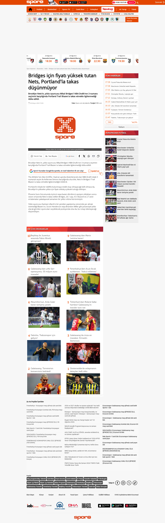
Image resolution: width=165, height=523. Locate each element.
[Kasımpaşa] (40, 19)
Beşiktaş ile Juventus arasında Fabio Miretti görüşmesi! (41, 238)
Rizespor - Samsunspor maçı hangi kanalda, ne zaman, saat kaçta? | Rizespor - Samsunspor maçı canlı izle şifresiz (82, 414)
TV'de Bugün (102, 479)
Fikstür (129, 21)
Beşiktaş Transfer (65, 486)
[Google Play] (117, 507)
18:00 (73, 61)
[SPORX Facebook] (117, 482)
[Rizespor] (71, 19)
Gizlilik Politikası (104, 495)
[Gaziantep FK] (86, 19)
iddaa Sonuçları (101, 486)
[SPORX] (82, 518)
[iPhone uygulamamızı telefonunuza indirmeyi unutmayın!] (72, 3)
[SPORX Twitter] (129, 482)
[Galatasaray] (30, 19)
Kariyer (51, 495)
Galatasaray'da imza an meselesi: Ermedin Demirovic (81, 338)
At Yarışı (122, 9)
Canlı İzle (92, 486)
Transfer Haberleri (90, 479)
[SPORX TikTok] (134, 482)
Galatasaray (71, 483)
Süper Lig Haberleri (46, 483)
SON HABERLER (113, 76)
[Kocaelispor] (107, 19)
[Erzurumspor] (117, 19)
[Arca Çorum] (97, 19)
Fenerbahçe (81, 483)
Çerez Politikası (88, 495)
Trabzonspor (98, 483)
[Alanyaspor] (81, 19)
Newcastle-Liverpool (48, 58)
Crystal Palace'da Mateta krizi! (121, 82)
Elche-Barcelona (97, 58)
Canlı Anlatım (71, 479)
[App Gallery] (131, 507)
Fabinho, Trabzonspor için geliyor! (122, 117)
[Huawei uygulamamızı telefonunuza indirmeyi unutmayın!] (81, 3)
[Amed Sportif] (45, 19)
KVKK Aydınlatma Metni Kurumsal (126, 495)
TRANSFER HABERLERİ (90, 14)
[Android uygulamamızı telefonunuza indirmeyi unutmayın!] (62, 3)
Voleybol (94, 9)
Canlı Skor (80, 9)
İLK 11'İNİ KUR (45, 14)
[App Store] (104, 507)
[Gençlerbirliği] (61, 19)
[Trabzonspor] (92, 19)
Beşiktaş (89, 483)
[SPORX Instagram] (123, 482)
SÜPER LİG (76, 14)
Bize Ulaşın (30, 495)
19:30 (121, 61)
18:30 (48, 61)
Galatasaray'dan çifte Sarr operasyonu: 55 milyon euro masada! (44, 272)
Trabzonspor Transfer (79, 486)
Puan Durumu (132, 18)
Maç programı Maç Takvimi (36, 479)
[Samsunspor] (35, 19)
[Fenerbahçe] (55, 19)
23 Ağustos (48, 56)
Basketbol (52, 9)
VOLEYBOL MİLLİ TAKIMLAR (61, 14)
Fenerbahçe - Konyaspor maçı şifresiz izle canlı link (44, 406)
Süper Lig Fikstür (33, 483)
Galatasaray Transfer (34, 486)
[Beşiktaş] (66, 19)
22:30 (97, 61)
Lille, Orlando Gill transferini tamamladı (123, 106)
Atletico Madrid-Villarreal (73, 58)
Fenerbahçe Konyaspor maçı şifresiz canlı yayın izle (44, 447)
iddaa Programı (60, 483)
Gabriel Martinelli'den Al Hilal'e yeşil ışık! (124, 102)
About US (62, 495)
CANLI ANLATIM (129, 14)
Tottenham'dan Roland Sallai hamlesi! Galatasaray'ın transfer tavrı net (83, 305)
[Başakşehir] (50, 19)
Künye (41, 495)
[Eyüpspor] (102, 19)
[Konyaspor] (112, 19)
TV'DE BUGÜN (105, 14)
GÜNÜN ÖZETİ (32, 14)
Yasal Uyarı (74, 495)
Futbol (39, 9)
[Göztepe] (76, 19)
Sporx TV (66, 9)
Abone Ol (131, 2)
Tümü (133, 9)
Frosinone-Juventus (121, 58)
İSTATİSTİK (116, 14)
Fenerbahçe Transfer (50, 486)
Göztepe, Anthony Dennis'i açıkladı (122, 98)
